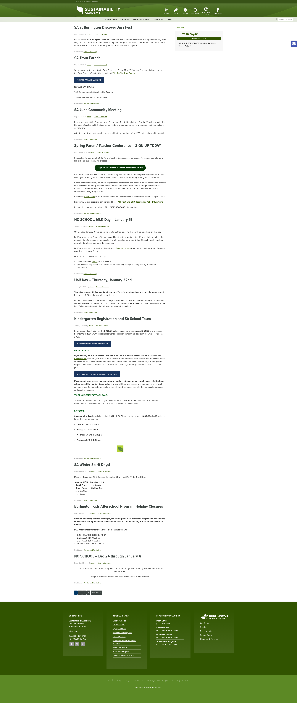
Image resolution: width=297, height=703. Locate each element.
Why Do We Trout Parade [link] (124, 73)
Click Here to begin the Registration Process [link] (97, 374)
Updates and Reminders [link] (92, 104)
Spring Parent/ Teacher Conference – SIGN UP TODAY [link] (117, 146)
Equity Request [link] (119, 628)
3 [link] (85, 592)
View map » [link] (74, 631)
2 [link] (80, 592)
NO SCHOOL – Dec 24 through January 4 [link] (107, 556)
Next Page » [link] (96, 593)
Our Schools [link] (205, 623)
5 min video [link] (89, 196)
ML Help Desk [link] (119, 636)
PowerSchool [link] (80, 358)
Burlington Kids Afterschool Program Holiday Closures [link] (118, 506)
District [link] (203, 627)
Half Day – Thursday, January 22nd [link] (103, 280)
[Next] (201, 34)
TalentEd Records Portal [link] (123, 655)
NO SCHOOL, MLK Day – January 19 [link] (103, 220)
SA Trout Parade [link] (87, 58)
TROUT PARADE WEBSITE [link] (89, 80)
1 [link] (77, 592)
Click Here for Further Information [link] (92, 343)
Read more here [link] (123, 248)
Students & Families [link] (209, 639)
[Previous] (179, 34)
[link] (294, 44)
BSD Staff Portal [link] (120, 647)
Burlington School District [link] (87, 1)
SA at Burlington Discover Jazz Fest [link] (103, 27)
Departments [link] (206, 631)
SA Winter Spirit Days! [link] (92, 465)
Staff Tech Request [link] (121, 651)
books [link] (94, 261)
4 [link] (89, 592)
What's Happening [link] (90, 52)
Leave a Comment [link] (100, 34)
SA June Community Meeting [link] (98, 110)
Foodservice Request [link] (122, 632)
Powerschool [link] (119, 624)
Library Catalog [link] (119, 621)
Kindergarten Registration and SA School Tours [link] (112, 319)
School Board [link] (206, 635)
